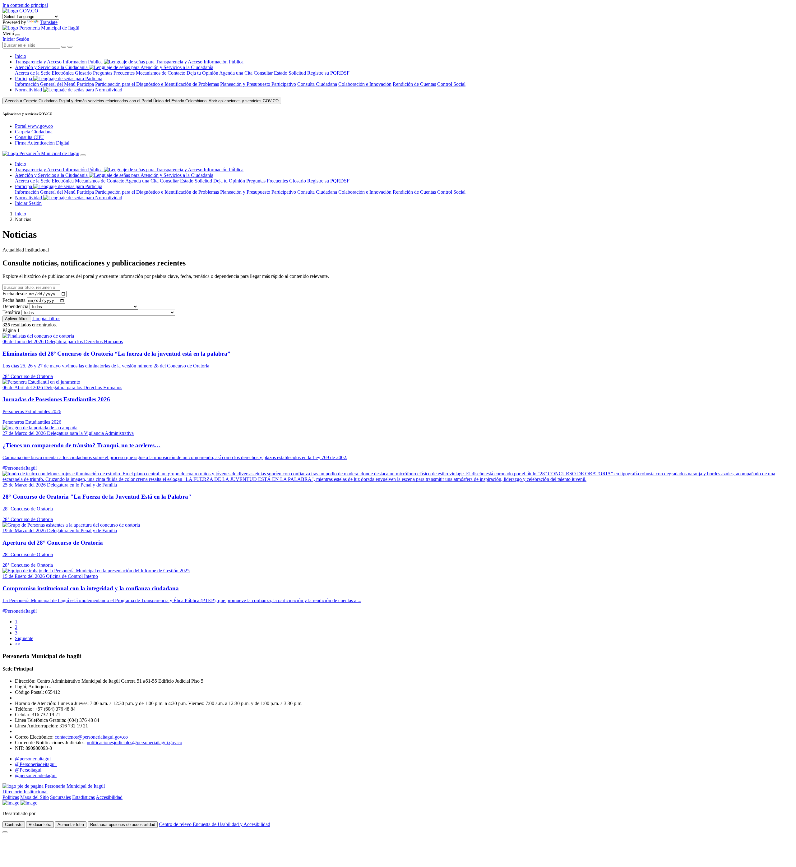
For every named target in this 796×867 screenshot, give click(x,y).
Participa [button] (23, 78)
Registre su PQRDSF (328, 73)
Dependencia (15, 306)
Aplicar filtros (17, 318)
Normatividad (29, 89)
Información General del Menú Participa (54, 84)
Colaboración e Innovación (364, 84)
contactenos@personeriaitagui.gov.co (91, 737)
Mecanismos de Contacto (160, 73)
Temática (11, 312)
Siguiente (24, 638)
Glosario (83, 73)
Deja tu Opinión (202, 73)
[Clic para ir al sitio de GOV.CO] (29, 802)
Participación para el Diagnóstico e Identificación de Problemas (157, 84)
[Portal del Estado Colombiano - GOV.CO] (20, 10)
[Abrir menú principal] (17, 35)
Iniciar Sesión (15, 39)
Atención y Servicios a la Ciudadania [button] (51, 67)
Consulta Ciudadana (317, 84)
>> (18, 644)
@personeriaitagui (33, 758)
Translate (49, 22)
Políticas (10, 797)
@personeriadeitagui (36, 775)
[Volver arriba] (4, 832)
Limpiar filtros (46, 318)
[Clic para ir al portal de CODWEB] (50, 813)
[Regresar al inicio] (40, 27)
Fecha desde (14, 293)
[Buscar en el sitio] (69, 47)
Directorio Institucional (25, 791)
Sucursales (60, 797)
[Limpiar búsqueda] (63, 47)
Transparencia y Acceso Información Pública (59, 61)
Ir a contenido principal (25, 5)
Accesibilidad (109, 797)
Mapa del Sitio (34, 797)
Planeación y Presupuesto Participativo (258, 84)
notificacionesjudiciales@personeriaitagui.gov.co (134, 742)
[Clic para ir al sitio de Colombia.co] (10, 802)
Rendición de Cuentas (414, 84)
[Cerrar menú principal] (83, 155)
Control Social (451, 84)
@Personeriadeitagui (36, 764)
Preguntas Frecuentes (114, 73)
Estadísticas (83, 797)
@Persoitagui (29, 769)
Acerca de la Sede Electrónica (44, 73)
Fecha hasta (13, 300)
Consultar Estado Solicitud (280, 73)
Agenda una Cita (235, 73)
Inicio (20, 56)
